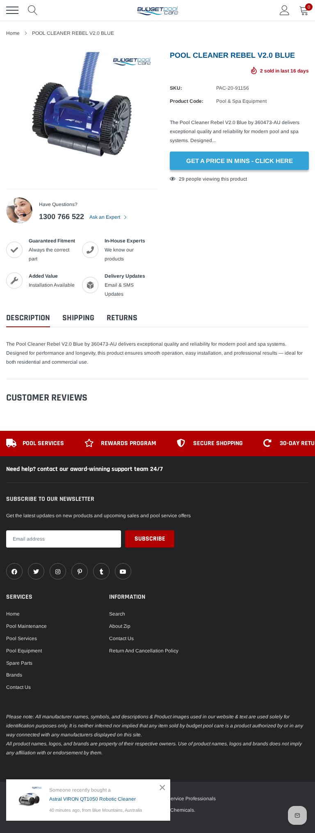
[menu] (12, 10)
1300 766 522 (61, 217)
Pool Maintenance (26, 626)
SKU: (176, 88)
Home (13, 614)
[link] (14, 571)
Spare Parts (19, 663)
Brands (14, 675)
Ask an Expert (105, 217)
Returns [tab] (122, 318)
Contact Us (18, 687)
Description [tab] (28, 318)
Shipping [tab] (78, 318)
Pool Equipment (24, 651)
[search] (33, 10)
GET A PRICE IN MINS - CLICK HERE (239, 160)
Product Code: (186, 101)
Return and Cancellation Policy (143, 651)
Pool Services (21, 638)
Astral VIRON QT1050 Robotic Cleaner (92, 799)
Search (117, 614)
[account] (285, 10)
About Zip (119, 626)
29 (182, 179)
